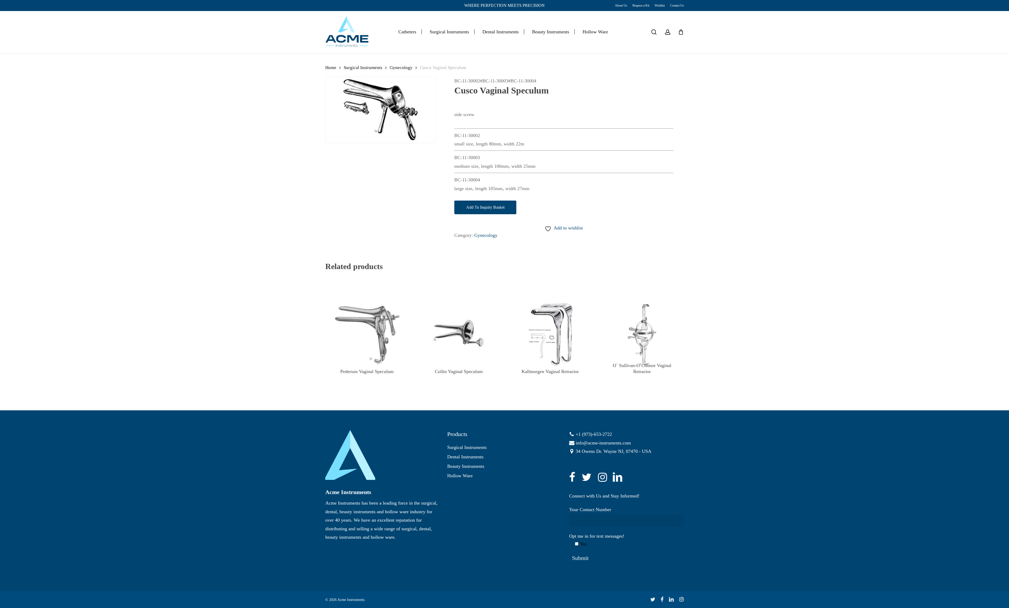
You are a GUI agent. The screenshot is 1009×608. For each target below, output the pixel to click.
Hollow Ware (460, 475)
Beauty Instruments (465, 466)
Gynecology (401, 67)
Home (330, 67)
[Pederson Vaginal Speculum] (367, 335)
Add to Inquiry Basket (485, 207)
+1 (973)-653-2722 (594, 434)
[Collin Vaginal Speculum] (459, 335)
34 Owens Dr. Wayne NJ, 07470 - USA (613, 451)
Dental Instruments (465, 456)
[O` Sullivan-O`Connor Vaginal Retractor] (642, 335)
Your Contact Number (590, 509)
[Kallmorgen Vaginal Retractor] (550, 335)
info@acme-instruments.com (603, 442)
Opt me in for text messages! (596, 540)
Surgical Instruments (363, 67)
